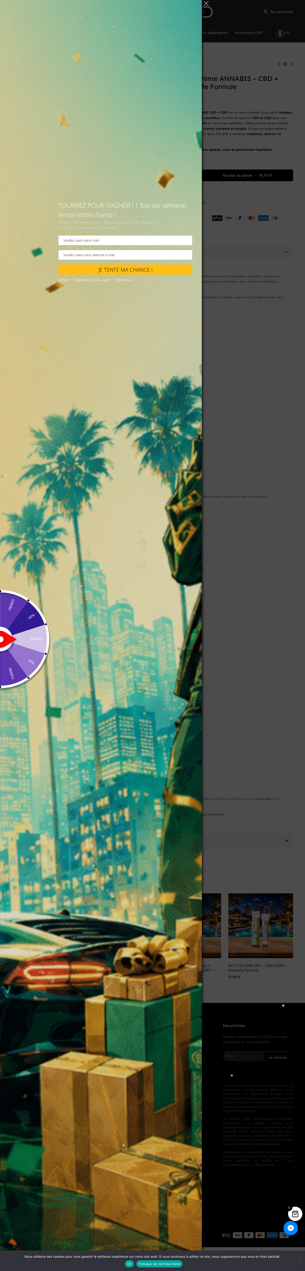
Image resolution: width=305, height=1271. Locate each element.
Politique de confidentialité (159, 1264)
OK (129, 1264)
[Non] (299, 1260)
